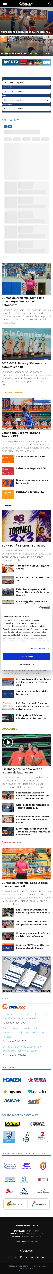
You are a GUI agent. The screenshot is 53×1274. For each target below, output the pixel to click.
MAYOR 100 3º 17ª (26, 1231)
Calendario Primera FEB (30, 456)
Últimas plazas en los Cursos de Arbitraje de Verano (33, 935)
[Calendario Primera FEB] (8, 459)
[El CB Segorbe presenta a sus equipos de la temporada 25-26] (8, 604)
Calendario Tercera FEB (30, 491)
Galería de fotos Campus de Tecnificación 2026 (33, 806)
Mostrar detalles (38, 648)
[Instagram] (21, 1257)
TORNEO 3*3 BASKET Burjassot (23, 545)
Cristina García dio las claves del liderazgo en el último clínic (33, 682)
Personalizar (25, 664)
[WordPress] (37, 1257)
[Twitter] (26, 1257)
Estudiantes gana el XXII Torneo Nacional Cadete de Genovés (32, 592)
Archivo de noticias (26, 1268)
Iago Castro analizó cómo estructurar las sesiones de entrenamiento (32, 706)
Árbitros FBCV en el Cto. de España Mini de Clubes (32, 946)
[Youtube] (43, 1257)
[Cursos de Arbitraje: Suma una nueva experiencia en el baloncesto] (26, 281)
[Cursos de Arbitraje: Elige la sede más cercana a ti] (26, 865)
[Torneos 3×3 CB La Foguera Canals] (8, 568)
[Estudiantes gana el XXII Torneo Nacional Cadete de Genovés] (8, 592)
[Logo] (15, 4)
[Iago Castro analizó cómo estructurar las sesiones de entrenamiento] (8, 706)
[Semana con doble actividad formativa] (8, 694)
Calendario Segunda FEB (31, 468)
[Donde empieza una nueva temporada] (8, 483)
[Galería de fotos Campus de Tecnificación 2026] (8, 807)
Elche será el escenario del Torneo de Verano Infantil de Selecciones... (33, 831)
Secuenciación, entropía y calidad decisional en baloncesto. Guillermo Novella (23, 1032)
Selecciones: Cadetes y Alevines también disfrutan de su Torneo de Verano (32, 795)
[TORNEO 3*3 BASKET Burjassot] (26, 528)
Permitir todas (26, 656)
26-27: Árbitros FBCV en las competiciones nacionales (32, 923)
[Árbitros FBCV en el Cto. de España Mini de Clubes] (8, 948)
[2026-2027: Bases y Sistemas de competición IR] (26, 346)
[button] (49, 3)
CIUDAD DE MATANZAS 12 (26, 1236)
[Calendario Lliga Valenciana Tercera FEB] (26, 415)
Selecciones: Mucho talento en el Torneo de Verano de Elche (33, 819)
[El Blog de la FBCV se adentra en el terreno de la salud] (8, 718)
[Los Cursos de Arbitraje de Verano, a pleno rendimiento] (8, 912)
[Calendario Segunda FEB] (8, 471)
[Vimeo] (32, 1257)
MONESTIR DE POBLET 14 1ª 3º (26, 1233)
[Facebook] (10, 1257)
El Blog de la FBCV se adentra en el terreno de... (32, 717)
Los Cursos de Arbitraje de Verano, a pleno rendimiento (33, 911)
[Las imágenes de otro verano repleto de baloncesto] (26, 752)
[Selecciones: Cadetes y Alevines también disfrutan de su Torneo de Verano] (8, 795)
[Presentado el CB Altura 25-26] (8, 580)
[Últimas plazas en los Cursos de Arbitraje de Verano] (8, 936)
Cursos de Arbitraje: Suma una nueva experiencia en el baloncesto (23, 301)
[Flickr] (15, 1257)
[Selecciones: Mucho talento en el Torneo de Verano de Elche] (8, 819)
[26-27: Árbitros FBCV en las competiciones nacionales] (8, 924)
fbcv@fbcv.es (32, 1241)
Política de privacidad (26, 1271)
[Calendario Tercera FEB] (8, 494)
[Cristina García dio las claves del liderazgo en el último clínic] (8, 682)
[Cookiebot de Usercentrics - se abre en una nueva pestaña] (39, 607)
